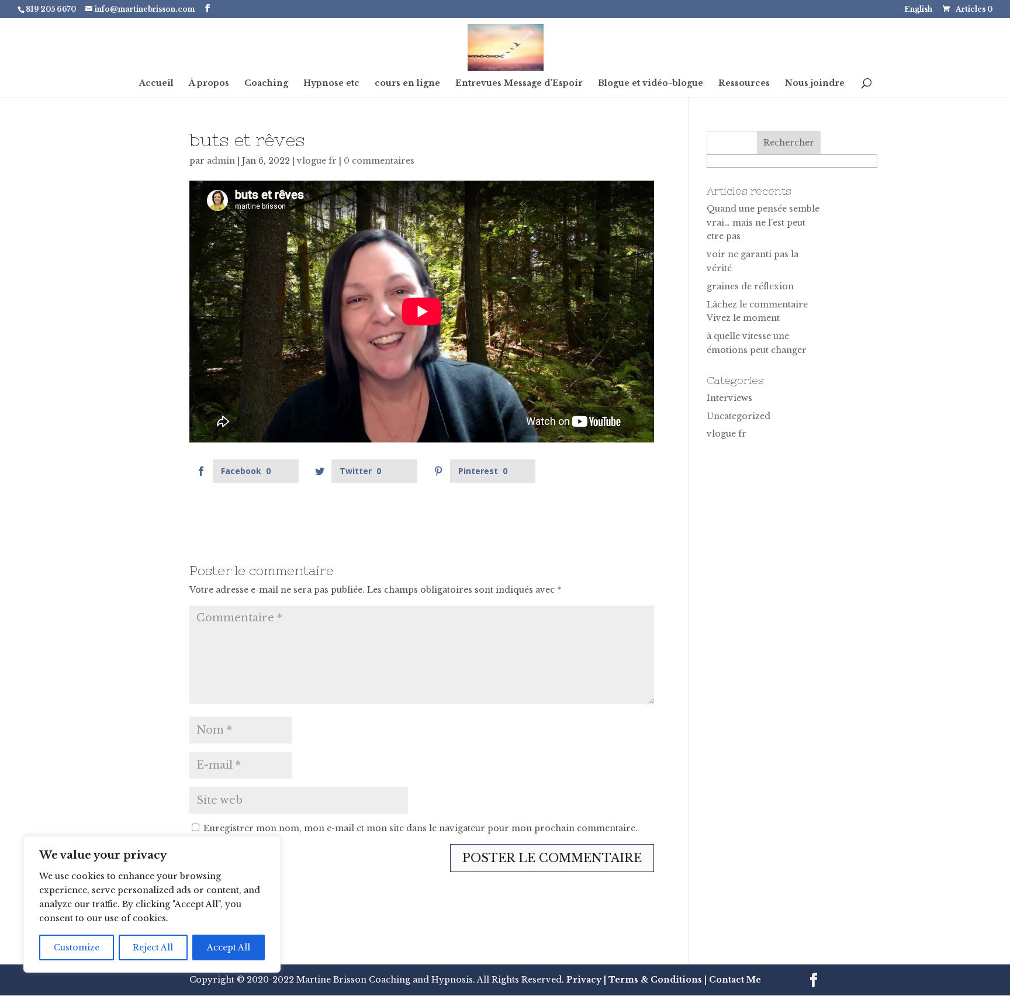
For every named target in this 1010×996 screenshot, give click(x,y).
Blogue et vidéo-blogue (650, 83)
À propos (209, 83)
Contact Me (734, 979)
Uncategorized (738, 416)
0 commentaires (379, 160)
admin (221, 160)
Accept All (228, 947)
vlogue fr (317, 160)
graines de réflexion (750, 286)
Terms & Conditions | (657, 979)
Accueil (156, 83)
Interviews (729, 398)
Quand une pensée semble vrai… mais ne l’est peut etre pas (763, 222)
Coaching (266, 83)
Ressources (744, 83)
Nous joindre (815, 83)
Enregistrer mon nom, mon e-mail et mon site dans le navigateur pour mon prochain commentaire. (420, 828)
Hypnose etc (331, 83)
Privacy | (586, 979)
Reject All (153, 947)
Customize (76, 947)
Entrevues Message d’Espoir (519, 83)
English (918, 9)
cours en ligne (407, 83)
